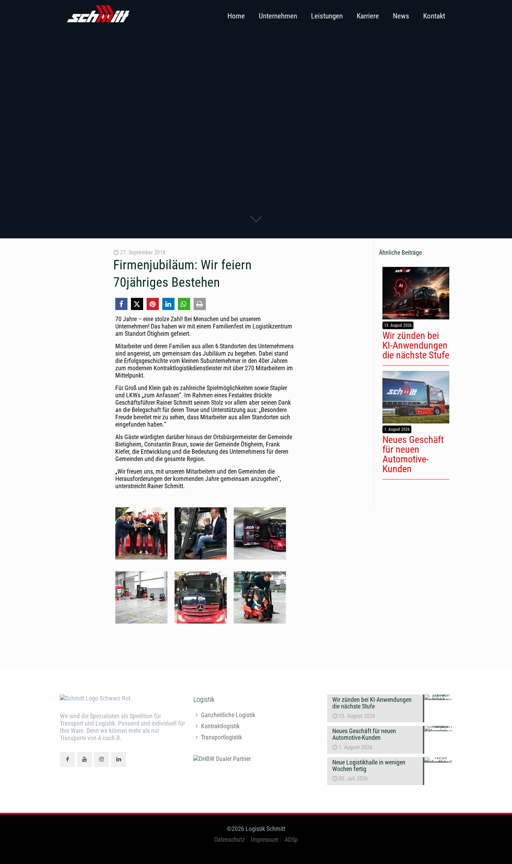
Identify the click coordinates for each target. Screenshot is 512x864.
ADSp (291, 839)
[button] (121, 304)
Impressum (265, 839)
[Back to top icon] (478, 849)
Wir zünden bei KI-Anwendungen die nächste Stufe (415, 345)
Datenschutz (229, 839)
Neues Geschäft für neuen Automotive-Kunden (413, 454)
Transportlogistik (221, 737)
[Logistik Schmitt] (98, 15)
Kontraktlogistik (220, 726)
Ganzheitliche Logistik (228, 715)
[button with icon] (67, 759)
